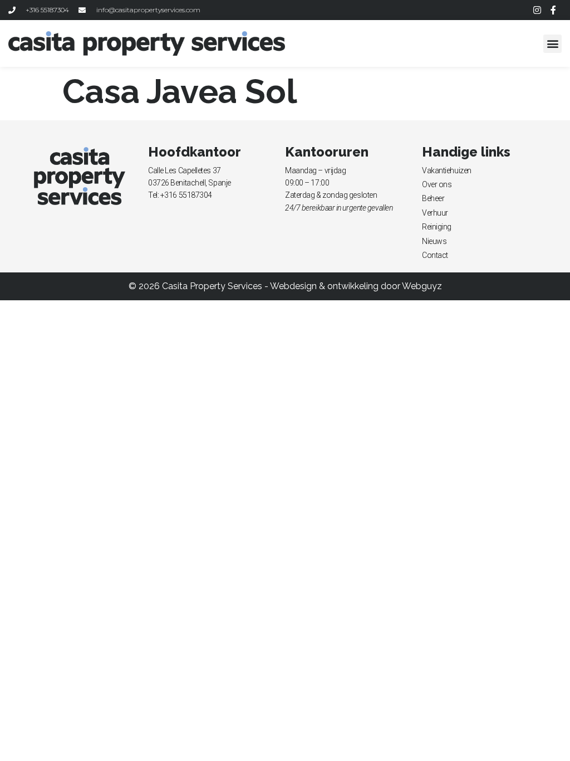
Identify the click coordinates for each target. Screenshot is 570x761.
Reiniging (436, 226)
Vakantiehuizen (446, 170)
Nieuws (434, 241)
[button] (552, 44)
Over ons (436, 184)
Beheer (433, 198)
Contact (435, 255)
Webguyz (422, 286)
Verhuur (435, 212)
